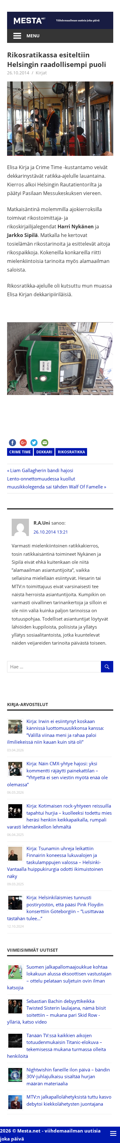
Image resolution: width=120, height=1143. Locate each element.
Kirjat (41, 73)
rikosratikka (71, 452)
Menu (33, 36)
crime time (20, 452)
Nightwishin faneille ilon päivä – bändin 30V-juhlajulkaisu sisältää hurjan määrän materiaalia (68, 1076)
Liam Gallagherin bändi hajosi (41, 470)
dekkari (44, 452)
